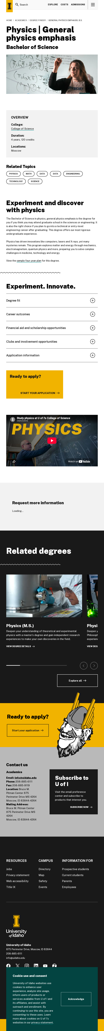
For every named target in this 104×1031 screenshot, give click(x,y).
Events (43, 887)
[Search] (17, 4)
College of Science (22, 128)
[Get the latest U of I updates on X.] (17, 966)
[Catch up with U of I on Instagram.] (27, 966)
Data (42, 174)
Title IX (10, 887)
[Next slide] (94, 665)
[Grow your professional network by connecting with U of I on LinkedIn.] (36, 966)
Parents (67, 881)
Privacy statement (17, 875)
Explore (53, 4)
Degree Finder (38, 20)
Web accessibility (17, 881)
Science (35, 181)
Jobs (9, 869)
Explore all (75, 680)
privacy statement (42, 1022)
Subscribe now (79, 807)
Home (9, 20)
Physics (13, 174)
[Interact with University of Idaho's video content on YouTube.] (45, 966)
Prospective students (75, 869)
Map (41, 875)
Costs (64, 4)
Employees (69, 887)
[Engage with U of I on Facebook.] (8, 966)
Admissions (78, 4)
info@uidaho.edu (26, 777)
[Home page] (9, 6)
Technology (16, 181)
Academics (21, 20)
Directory (45, 869)
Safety (43, 881)
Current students (72, 875)
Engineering (73, 174)
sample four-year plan (29, 260)
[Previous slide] (83, 665)
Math (29, 174)
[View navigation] (93, 4)
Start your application (25, 730)
